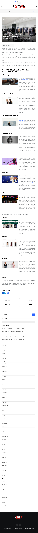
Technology (4, 505)
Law (2, 499)
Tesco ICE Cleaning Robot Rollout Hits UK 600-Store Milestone (13, 339)
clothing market (22, 120)
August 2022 (4, 470)
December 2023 (4, 428)
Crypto (3, 489)
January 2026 (4, 363)
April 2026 (3, 355)
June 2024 (3, 413)
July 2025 (3, 379)
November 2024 (4, 400)
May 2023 (3, 447)
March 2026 (4, 358)
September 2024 (5, 405)
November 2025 (4, 368)
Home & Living (4, 497)
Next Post (30, 300)
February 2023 (4, 454)
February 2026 (4, 361)
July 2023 (3, 441)
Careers (3, 486)
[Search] (36, 6)
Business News (4, 484)
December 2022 (4, 460)
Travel (3, 507)
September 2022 (5, 467)
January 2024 (4, 426)
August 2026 (4, 345)
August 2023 (4, 439)
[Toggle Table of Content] (11, 45)
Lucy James (6, 38)
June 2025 (3, 381)
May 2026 (3, 353)
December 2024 (4, 397)
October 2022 (4, 465)
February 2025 (4, 392)
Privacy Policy (18, 520)
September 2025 (5, 374)
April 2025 (3, 387)
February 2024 (4, 423)
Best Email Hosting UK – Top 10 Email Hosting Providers (28, 303)
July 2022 (3, 473)
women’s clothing (25, 79)
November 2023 (4, 431)
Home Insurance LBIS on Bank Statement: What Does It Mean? (12, 331)
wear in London (32, 182)
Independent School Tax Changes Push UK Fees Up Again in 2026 (13, 336)
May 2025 (3, 384)
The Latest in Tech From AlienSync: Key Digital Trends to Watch (13, 328)
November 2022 (4, 462)
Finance (3, 492)
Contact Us (25, 520)
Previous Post (7, 300)
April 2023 (3, 449)
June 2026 (3, 350)
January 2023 (4, 457)
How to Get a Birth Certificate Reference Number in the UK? (8, 303)
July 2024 (3, 410)
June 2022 (3, 475)
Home (13, 520)
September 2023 (5, 436)
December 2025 (4, 366)
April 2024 (3, 418)
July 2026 (3, 348)
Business (3, 481)
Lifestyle (3, 502)
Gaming (3, 494)
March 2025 (4, 389)
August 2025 (4, 376)
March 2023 (4, 452)
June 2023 (3, 444)
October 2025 (4, 371)
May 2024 (3, 415)
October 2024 (4, 402)
